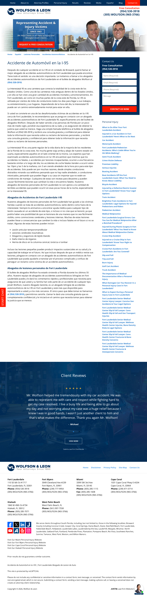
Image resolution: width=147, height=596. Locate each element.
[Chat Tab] (73, 298)
